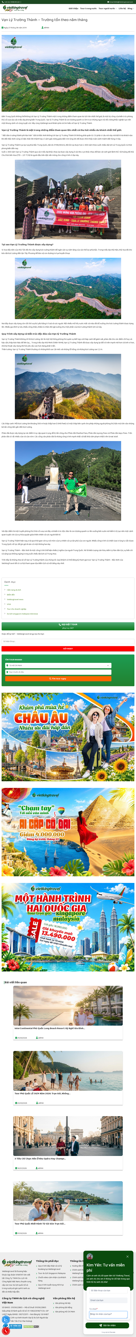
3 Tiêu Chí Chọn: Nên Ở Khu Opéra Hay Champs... (40, 1159)
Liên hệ (122, 8)
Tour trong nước (88, 8)
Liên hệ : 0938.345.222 (12, 2)
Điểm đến (11, 594)
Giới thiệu (73, 8)
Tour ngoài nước (107, 8)
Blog (130, 8)
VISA (9, 604)
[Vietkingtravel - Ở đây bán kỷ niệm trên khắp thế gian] (15, 8)
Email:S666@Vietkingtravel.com (121, 2)
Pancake (112, 1332)
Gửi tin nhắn (109, 1325)
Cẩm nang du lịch (14, 589)
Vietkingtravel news (15, 599)
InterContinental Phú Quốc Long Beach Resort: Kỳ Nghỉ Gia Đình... (50, 1028)
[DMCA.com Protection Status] (31, 1326)
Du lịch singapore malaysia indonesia (22, 613)
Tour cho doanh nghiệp (16, 609)
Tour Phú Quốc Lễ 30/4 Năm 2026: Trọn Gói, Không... (42, 1093)
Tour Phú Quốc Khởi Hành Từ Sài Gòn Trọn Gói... (40, 1224)
